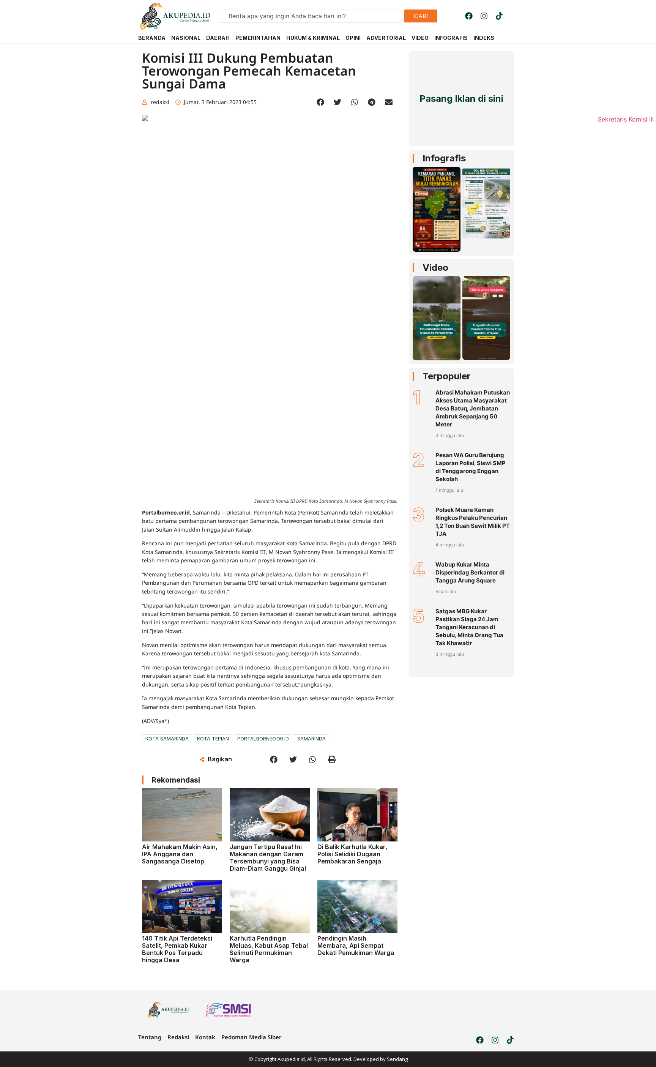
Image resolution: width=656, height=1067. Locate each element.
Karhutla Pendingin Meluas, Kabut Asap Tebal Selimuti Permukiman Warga (269, 949)
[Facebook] (468, 16)
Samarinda (311, 739)
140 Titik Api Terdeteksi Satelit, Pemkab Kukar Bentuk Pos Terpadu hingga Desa (177, 949)
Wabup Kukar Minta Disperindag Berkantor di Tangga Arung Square (470, 572)
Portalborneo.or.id (263, 739)
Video (435, 267)
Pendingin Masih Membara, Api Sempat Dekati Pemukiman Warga (355, 945)
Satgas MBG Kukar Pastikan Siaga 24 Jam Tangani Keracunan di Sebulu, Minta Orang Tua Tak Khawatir (469, 627)
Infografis (444, 158)
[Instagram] (484, 16)
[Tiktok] (499, 16)
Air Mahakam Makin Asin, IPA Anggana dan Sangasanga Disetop (180, 854)
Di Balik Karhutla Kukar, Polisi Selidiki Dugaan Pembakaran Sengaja (352, 854)
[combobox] (310, 15)
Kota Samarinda (167, 739)
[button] (320, 102)
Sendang (397, 1059)
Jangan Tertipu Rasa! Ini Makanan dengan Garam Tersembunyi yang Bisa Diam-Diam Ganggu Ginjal (268, 858)
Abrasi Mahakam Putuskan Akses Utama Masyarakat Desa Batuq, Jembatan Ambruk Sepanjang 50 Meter (472, 408)
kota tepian (213, 739)
